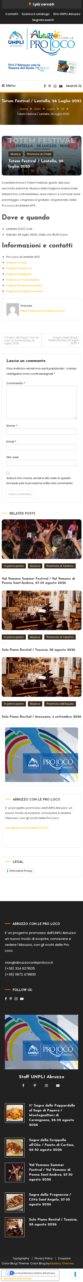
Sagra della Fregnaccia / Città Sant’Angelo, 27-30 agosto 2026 (50, 1199)
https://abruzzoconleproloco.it (42, 311)
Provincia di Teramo (59, 566)
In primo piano (14, 566)
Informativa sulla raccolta (17, 1278)
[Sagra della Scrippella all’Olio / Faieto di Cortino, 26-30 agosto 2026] (15, 1148)
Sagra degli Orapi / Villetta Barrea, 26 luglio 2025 (63, 340)
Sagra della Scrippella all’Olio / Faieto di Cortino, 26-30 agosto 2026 (51, 1145)
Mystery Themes (62, 1263)
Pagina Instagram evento (24, 291)
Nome (11, 426)
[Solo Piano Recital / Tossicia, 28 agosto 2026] (15, 1227)
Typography (21, 1258)
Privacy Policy (44, 1258)
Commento (15, 383)
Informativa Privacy (21, 870)
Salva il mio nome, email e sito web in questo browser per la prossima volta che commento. (39, 480)
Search (71, 86)
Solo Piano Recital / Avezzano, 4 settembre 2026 (41, 717)
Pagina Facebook (19, 268)
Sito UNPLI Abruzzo (66, 14)
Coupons (64, 1258)
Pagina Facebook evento (24, 285)
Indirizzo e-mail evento (22, 280)
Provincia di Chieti (39, 154)
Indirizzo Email (16, 262)
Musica (16, 154)
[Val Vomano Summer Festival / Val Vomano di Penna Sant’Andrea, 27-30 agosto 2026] (15, 1172)
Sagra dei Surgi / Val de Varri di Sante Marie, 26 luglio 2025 (21, 340)
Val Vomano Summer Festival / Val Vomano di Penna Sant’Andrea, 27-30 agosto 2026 (51, 1172)
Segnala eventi (43, 20)
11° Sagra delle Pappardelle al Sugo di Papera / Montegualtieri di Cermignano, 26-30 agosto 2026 (52, 1115)
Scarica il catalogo (36, 14)
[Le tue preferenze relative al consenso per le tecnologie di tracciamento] (75, 1274)
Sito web (12, 457)
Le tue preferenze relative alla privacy (34, 1273)
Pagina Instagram (19, 274)
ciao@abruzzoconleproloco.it (26, 828)
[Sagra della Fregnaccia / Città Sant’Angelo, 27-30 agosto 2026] (15, 1202)
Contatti (11, 14)
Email (11, 441)
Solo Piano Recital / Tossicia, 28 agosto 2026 (38, 650)
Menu (10, 85)
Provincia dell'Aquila (60, 704)
